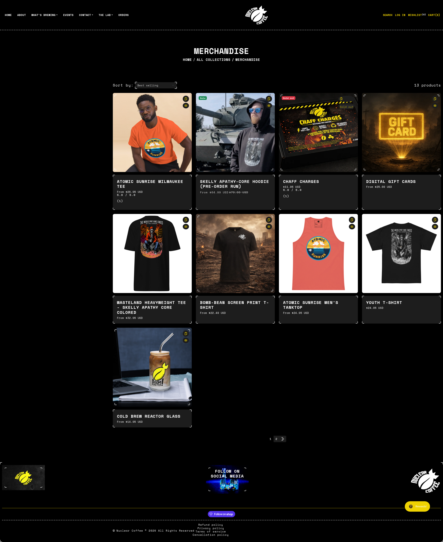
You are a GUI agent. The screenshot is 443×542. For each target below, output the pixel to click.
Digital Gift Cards (391, 181)
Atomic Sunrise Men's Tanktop (310, 305)
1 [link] (271, 439)
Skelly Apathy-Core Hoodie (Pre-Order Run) (234, 184)
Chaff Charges (301, 181)
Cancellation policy (211, 535)
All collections (213, 59)
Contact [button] (85, 15)
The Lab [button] (105, 15)
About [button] (21, 15)
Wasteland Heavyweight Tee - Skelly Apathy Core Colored (151, 307)
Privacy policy (210, 528)
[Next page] (282, 439)
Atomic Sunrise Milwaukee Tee (150, 184)
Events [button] (68, 15)
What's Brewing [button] (43, 15)
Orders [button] (123, 15)
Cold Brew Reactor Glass (148, 416)
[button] (434, 15)
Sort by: (123, 85)
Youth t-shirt (384, 302)
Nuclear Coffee (129, 530)
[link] (185, 98)
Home (187, 59)
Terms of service (211, 531)
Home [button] (8, 15)
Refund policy (210, 525)
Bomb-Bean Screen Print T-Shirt (234, 305)
